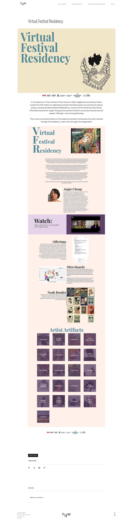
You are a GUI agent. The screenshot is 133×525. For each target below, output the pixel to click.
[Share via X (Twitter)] (34, 468)
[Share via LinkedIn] (39, 468)
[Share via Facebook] (29, 468)
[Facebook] (115, 513)
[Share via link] (44, 468)
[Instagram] (115, 515)
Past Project (32, 460)
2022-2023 (33, 455)
